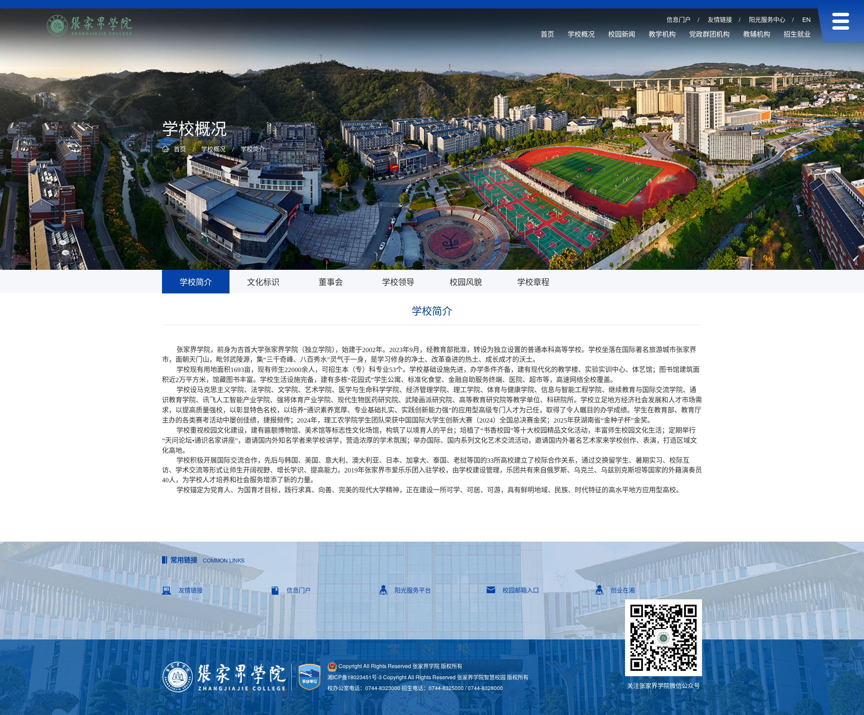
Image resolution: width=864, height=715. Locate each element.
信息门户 (679, 19)
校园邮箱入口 (521, 589)
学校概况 (581, 34)
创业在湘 (623, 589)
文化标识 (263, 281)
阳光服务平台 (413, 589)
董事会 (331, 281)
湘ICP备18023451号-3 (354, 677)
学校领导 (398, 281)
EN (806, 19)
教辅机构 (756, 34)
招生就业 (797, 34)
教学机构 (662, 34)
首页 (547, 34)
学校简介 (253, 148)
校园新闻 (621, 34)
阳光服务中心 (767, 19)
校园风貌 (466, 281)
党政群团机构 (709, 34)
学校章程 (533, 281)
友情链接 (720, 19)
